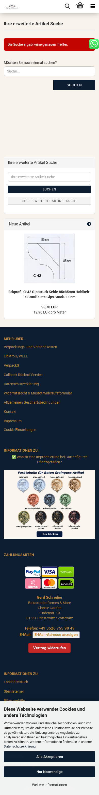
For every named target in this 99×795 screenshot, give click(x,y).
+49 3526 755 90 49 (57, 628)
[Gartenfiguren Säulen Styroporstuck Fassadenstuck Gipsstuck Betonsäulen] (10, 6)
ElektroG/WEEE (16, 356)
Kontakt (10, 411)
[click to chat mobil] (94, 44)
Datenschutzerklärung (20, 746)
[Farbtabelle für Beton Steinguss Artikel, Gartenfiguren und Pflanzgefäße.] (49, 504)
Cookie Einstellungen (20, 430)
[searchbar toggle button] (67, 6)
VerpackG (11, 365)
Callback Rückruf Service (23, 375)
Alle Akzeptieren (49, 757)
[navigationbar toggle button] (92, 6)
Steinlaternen (14, 691)
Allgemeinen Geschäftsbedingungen (32, 402)
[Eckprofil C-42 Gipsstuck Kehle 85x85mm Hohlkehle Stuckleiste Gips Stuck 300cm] (49, 258)
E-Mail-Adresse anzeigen (56, 634)
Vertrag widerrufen (49, 648)
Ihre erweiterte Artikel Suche (49, 201)
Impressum (13, 421)
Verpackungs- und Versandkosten (30, 347)
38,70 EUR (49, 307)
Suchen (74, 85)
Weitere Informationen (49, 785)
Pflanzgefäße (14, 700)
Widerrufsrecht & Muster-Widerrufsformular (38, 393)
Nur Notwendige (50, 772)
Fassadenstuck (16, 682)
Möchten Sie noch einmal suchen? (30, 63)
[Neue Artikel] (89, 224)
